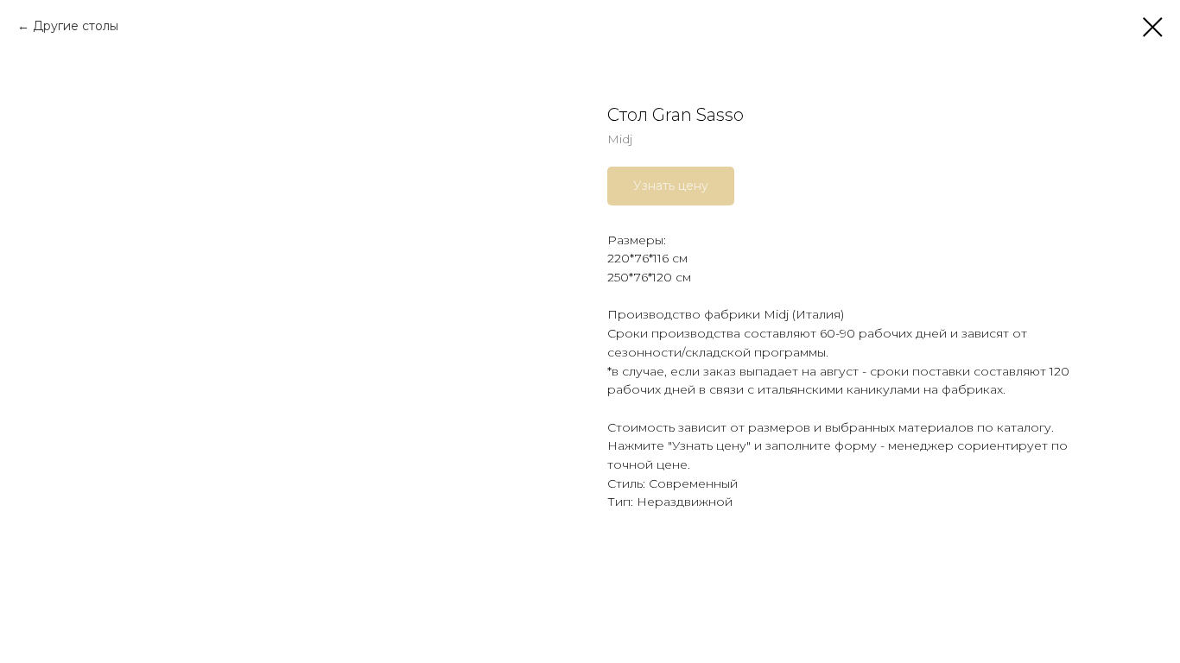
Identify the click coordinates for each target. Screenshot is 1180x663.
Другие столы (75, 26)
